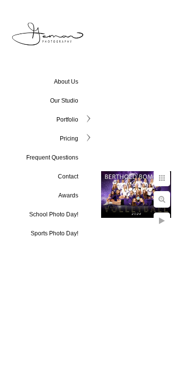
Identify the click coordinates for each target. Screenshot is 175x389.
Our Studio (64, 100)
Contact (68, 176)
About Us (66, 81)
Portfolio (67, 119)
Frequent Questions (52, 157)
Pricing (69, 138)
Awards (68, 195)
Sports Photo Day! (54, 233)
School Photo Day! (53, 214)
